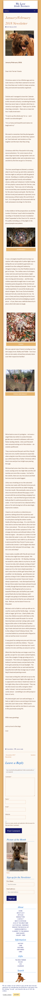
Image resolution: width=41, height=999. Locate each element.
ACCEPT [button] (16, 994)
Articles (20, 915)
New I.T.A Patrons (20, 921)
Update (33, 755)
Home (20, 911)
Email (7, 806)
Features (20, 947)
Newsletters (10, 749)
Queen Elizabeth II (20, 929)
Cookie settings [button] (7, 995)
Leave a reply (19, 749)
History (20, 943)
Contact (20, 919)
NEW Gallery (20, 933)
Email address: (11, 889)
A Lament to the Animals (20, 931)
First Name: (10, 881)
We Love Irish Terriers (21, 5)
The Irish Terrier (20, 960)
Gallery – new (20, 935)
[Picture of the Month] (17, 871)
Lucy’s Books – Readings (21, 925)
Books (20, 962)
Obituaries (20, 949)
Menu (6, 11)
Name (7, 799)
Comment (8, 776)
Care (20, 945)
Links (20, 951)
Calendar (20, 966)
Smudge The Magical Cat (20, 927)
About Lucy (20, 913)
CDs (20, 964)
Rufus (8, 873)
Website (7, 814)
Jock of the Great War (20, 923)
